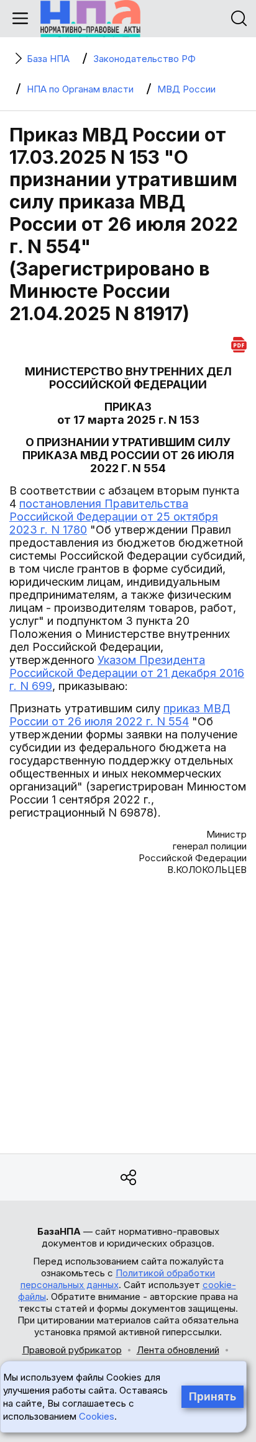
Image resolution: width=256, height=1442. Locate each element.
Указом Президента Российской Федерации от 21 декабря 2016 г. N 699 (126, 672)
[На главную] (90, 18)
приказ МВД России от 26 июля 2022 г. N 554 (120, 715)
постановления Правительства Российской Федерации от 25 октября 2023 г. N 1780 (113, 516)
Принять (212, 1397)
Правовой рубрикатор (72, 1350)
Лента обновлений (178, 1350)
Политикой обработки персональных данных (118, 1279)
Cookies (96, 1416)
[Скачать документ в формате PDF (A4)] (239, 343)
